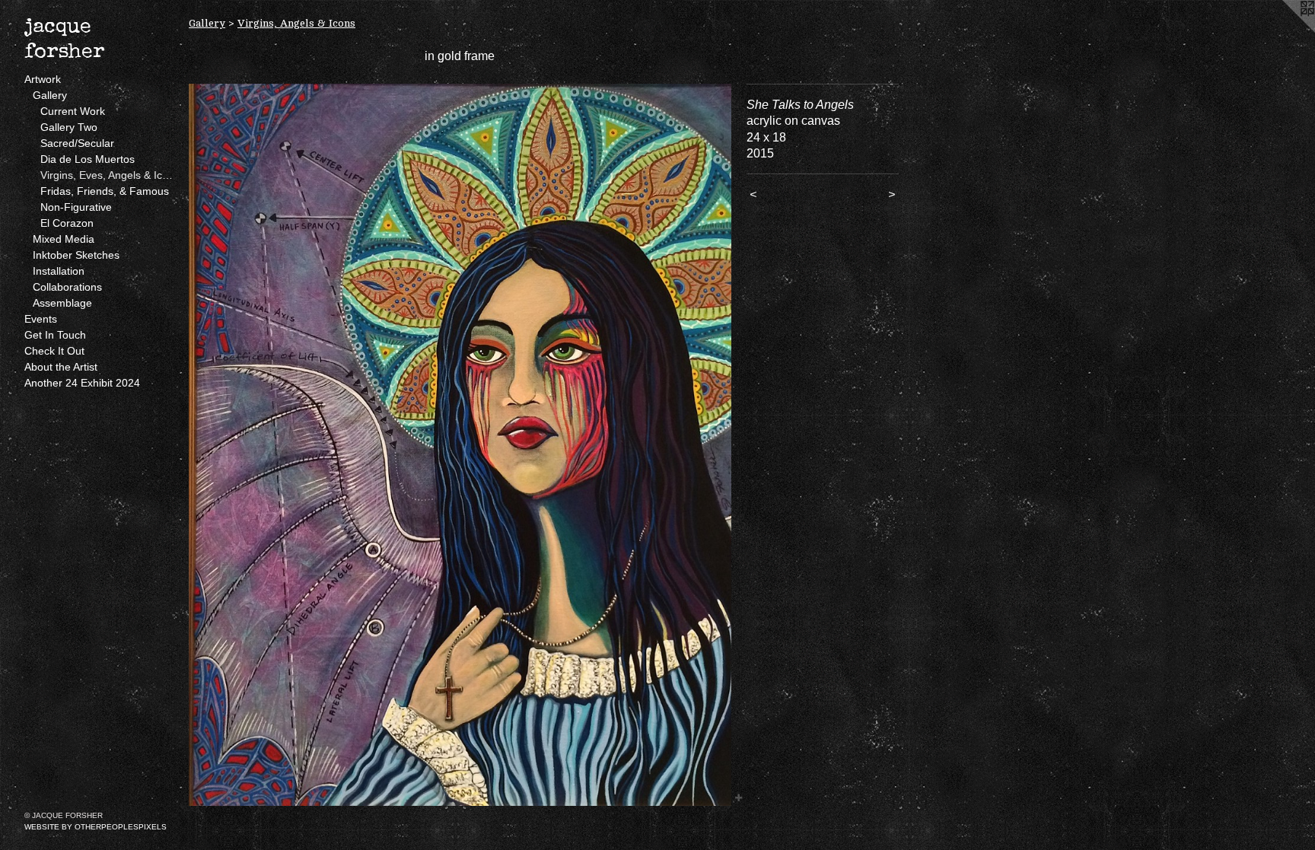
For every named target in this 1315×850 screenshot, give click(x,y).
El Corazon (67, 223)
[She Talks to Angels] (460, 445)
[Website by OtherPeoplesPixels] (1284, 30)
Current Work (72, 111)
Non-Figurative (76, 207)
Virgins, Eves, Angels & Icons (108, 175)
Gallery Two (68, 127)
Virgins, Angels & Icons (296, 23)
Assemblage (62, 303)
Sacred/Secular (77, 143)
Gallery (50, 95)
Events (40, 319)
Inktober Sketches (76, 255)
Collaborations (67, 287)
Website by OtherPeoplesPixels (95, 827)
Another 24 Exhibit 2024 (82, 383)
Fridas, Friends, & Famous (104, 191)
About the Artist (60, 367)
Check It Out (54, 351)
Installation (58, 271)
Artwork (42, 79)
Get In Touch (55, 335)
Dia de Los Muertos (87, 159)
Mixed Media (63, 239)
